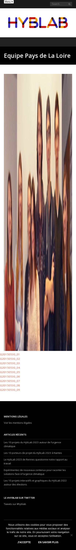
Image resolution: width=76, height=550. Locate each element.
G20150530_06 (10, 376)
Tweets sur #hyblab (15, 504)
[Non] (71, 535)
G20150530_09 (10, 390)
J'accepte (24, 542)
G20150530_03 (10, 363)
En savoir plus (48, 542)
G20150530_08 (10, 385)
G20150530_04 (10, 367)
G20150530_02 (10, 359)
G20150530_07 (10, 381)
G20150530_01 (10, 354)
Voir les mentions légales (18, 422)
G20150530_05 (10, 372)
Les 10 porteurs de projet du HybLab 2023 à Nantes (33, 453)
